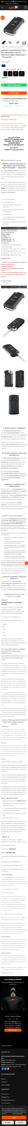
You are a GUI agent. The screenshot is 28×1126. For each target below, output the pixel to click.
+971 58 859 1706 (10, 852)
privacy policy (9, 1113)
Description (5, 116)
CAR (7, 46)
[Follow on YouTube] (8, 1069)
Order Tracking (5, 1085)
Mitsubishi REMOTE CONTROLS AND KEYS (12, 48)
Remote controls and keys (17, 46)
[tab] (14, 116)
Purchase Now (14, 93)
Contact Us (4, 1082)
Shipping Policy (5, 1097)
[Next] (24, 26)
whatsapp (14, 1021)
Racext (3, 188)
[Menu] (2, 7)
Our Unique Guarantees (9, 119)
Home (2, 46)
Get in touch (12, 849)
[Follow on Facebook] (2, 1069)
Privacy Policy (5, 1094)
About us (3, 1079)
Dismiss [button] (20, 3)
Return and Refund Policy (8, 1100)
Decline (20, 1122)
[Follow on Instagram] (5, 1069)
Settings (8, 1122)
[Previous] (3, 26)
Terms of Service (5, 1103)
